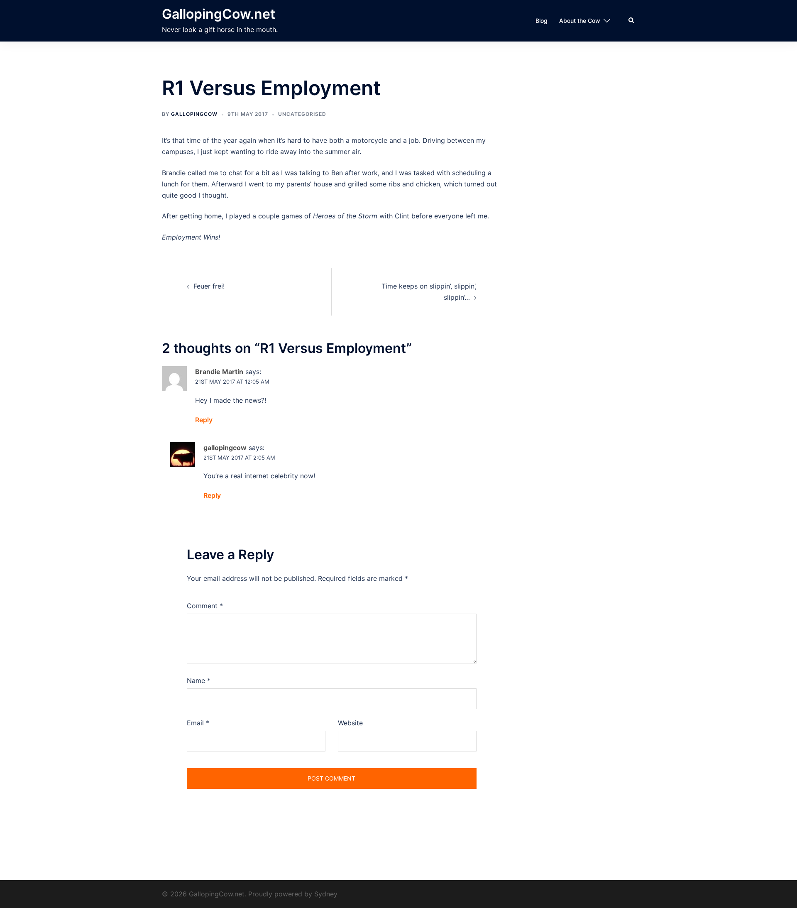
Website (350, 723)
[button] (631, 20)
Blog (541, 20)
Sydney (325, 894)
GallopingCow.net (218, 14)
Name (198, 680)
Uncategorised (302, 114)
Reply (204, 420)
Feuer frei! (209, 286)
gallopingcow (194, 114)
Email (198, 723)
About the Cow (579, 20)
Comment (205, 606)
